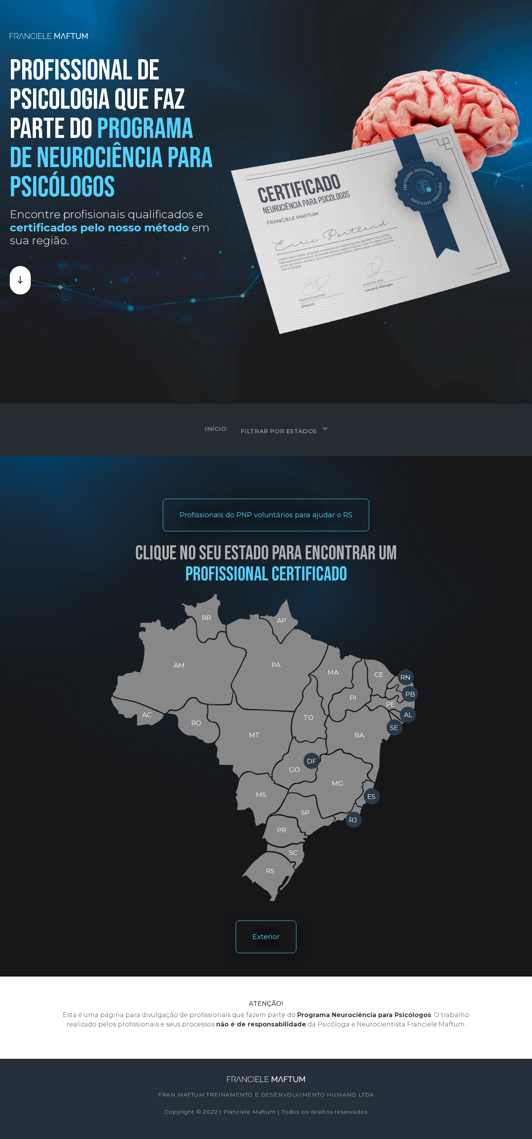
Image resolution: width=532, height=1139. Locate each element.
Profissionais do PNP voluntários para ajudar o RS (266, 515)
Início (216, 428)
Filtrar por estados (279, 430)
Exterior (266, 937)
